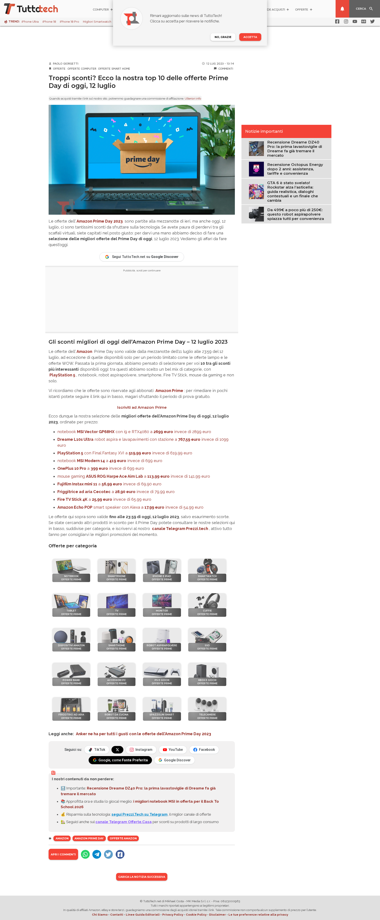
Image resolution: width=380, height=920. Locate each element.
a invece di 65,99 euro (104, 499)
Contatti (116, 914)
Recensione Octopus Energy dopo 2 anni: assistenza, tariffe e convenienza (295, 169)
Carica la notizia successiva (141, 876)
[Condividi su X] (108, 854)
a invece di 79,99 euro (116, 491)
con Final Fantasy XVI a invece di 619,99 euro (124, 453)
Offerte (59, 68)
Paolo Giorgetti (65, 63)
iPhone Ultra (30, 21)
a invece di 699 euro (100, 468)
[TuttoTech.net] (37, 8)
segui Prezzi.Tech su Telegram (139, 814)
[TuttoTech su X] (117, 749)
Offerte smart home (114, 68)
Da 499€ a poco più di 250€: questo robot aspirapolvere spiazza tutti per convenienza (295, 214)
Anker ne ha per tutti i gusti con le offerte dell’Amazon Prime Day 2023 (143, 733)
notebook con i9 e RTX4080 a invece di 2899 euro (134, 431)
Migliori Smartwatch (97, 21)
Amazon (84, 351)
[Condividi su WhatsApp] (85, 854)
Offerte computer (82, 68)
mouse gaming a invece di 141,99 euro (133, 476)
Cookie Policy (196, 914)
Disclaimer (217, 914)
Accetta (250, 37)
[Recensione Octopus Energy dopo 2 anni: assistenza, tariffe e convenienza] (256, 169)
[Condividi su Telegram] (96, 854)
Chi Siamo (100, 914)
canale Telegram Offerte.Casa (123, 822)
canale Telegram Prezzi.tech (180, 528)
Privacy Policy (172, 914)
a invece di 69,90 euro (109, 484)
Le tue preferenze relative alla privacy (258, 914)
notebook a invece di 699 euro (109, 460)
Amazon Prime (169, 390)
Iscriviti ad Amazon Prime (142, 407)
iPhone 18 (49, 21)
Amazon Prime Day (89, 838)
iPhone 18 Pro (69, 21)
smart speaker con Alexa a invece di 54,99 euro (130, 507)
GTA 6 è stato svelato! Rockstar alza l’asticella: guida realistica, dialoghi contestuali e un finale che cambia (292, 192)
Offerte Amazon (123, 838)
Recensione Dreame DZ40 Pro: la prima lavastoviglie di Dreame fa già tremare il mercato (294, 149)
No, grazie (223, 37)
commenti (225, 68)
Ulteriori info (193, 98)
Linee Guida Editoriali (143, 914)
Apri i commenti (63, 854)
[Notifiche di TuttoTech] (342, 9)
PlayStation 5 (62, 375)
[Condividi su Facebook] (120, 854)
